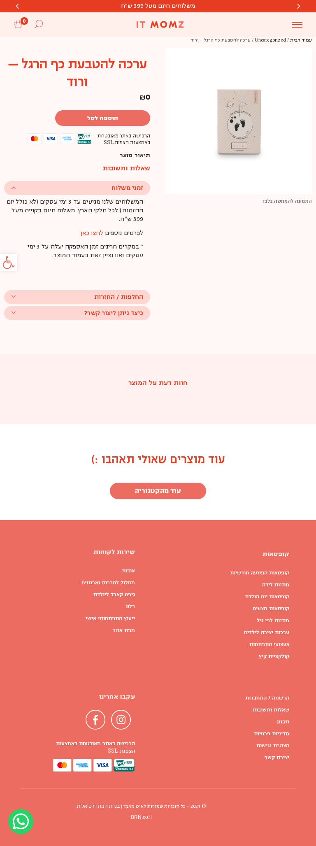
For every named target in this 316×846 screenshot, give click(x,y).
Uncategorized (270, 40)
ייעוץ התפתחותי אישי (110, 618)
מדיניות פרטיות (271, 734)
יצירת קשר (277, 757)
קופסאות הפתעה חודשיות (259, 573)
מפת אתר (124, 630)
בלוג (130, 606)
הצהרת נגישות (272, 745)
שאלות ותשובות (271, 710)
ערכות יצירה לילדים (266, 632)
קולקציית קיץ (274, 656)
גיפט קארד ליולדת (114, 594)
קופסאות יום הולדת (267, 597)
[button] (8, 262)
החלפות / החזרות (118, 296)
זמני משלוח (127, 187)
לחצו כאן (92, 233)
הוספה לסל (102, 118)
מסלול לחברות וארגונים (108, 583)
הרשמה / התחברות (267, 698)
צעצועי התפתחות (269, 644)
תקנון (283, 722)
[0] (18, 25)
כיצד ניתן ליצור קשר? (113, 312)
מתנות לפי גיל (273, 620)
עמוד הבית (301, 40)
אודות (128, 571)
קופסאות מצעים (271, 608)
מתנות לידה (275, 585)
